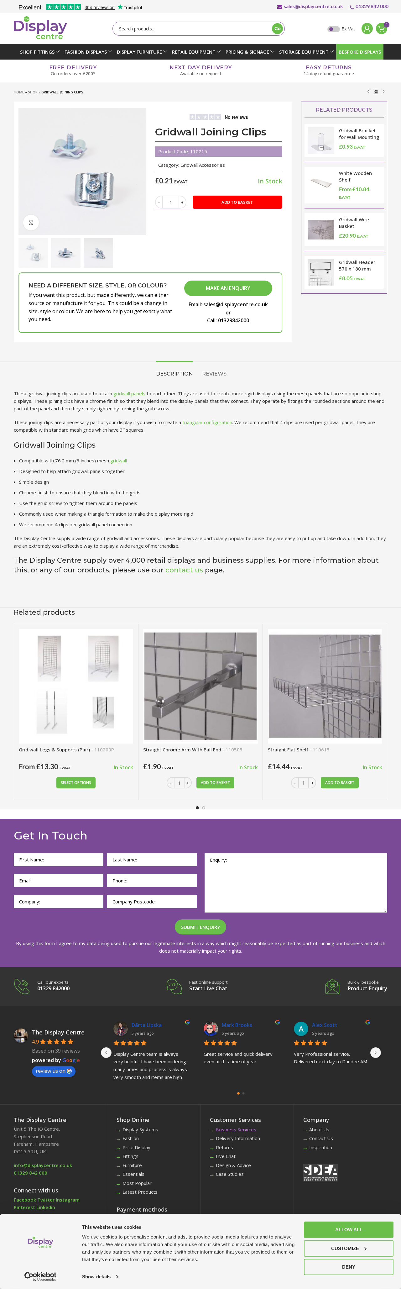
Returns (224, 1147)
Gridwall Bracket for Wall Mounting (359, 133)
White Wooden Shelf (355, 176)
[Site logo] (40, 27)
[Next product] (383, 91)
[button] (215, 782)
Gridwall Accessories (202, 165)
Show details (96, 1276)
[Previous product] (368, 91)
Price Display (136, 1147)
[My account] (365, 28)
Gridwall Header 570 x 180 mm (357, 265)
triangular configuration (207, 422)
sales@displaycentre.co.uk (313, 6)
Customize (345, 1248)
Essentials (133, 1174)
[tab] (174, 370)
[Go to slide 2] (203, 807)
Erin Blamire (326, 1025)
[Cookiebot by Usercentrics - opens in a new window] (40, 1276)
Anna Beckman (240, 1025)
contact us (184, 570)
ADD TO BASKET (237, 202)
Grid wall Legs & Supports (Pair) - (66, 749)
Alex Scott (144, 1025)
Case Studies (230, 1174)
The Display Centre (58, 1032)
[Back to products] (376, 91)
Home (19, 92)
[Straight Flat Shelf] (325, 686)
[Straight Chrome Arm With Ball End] (200, 686)
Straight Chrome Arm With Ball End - (192, 749)
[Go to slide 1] (197, 807)
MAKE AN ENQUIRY (228, 288)
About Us (319, 1129)
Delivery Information (238, 1138)
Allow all (348, 1229)
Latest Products (140, 1192)
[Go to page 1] (243, 1093)
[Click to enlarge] (31, 222)
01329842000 (233, 320)
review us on (50, 1070)
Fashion (130, 1138)
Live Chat (226, 1156)
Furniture (132, 1165)
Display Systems (140, 1129)
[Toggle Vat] (333, 29)
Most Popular (137, 1183)
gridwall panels (129, 393)
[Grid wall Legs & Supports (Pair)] (76, 686)
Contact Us (321, 1138)
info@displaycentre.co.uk (43, 1165)
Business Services (236, 1129)
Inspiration (320, 1147)
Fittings (130, 1156)
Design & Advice (233, 1165)
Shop (33, 92)
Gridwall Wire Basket (354, 222)
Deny (348, 1267)
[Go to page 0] (238, 1093)
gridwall (118, 460)
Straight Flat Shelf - (299, 749)
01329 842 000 (372, 6)
